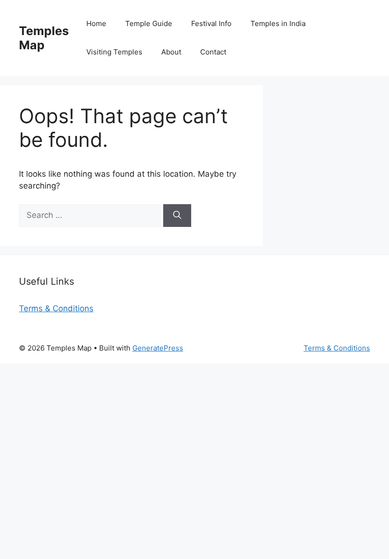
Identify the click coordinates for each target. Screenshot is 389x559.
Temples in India (278, 23)
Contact (213, 51)
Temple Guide (148, 23)
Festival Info (211, 23)
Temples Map (44, 38)
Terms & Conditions (56, 308)
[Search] (177, 215)
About (171, 51)
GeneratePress (157, 347)
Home (96, 23)
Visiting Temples (114, 51)
